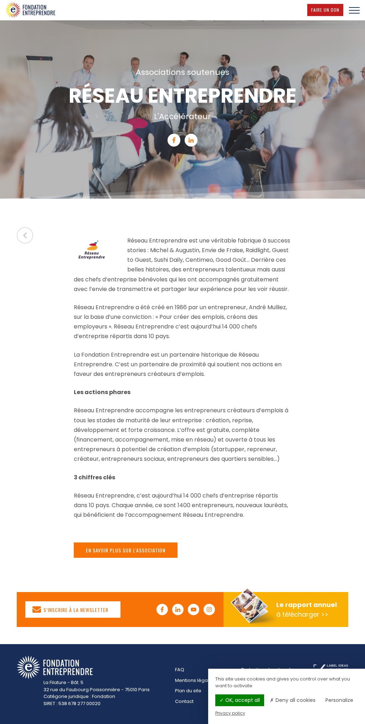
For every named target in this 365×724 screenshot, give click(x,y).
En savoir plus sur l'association (125, 550)
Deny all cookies (294, 700)
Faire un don (327, 9)
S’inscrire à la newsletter (75, 609)
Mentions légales (195, 680)
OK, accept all (242, 700)
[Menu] (354, 10)
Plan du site (188, 690)
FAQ (179, 669)
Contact (184, 701)
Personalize (339, 700)
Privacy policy (230, 713)
